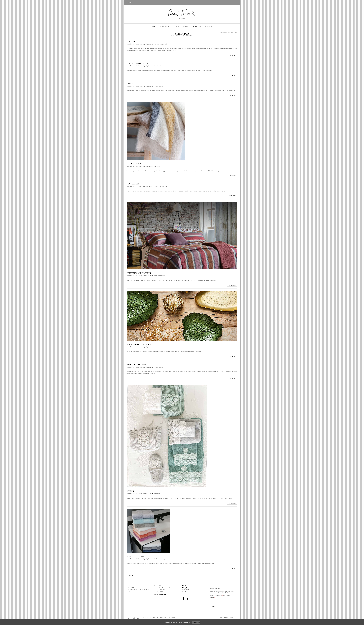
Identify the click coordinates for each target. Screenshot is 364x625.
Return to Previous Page (229, 32)
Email (212, 597)
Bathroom (157, 493)
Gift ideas (157, 166)
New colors (133, 183)
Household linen (165, 26)
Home (153, 26)
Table (156, 44)
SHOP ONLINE (197, 26)
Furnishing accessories (140, 344)
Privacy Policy (185, 588)
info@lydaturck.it (162, 595)
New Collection (135, 556)
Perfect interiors (136, 364)
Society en (164, 559)
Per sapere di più (185, 622)
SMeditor (150, 44)
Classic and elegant (138, 63)
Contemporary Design (139, 273)
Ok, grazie (196, 622)
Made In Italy (134, 163)
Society (162, 275)
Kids (177, 26)
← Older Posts (131, 575)
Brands (185, 26)
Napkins (131, 41)
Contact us (208, 26)
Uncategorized (162, 44)
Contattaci (185, 593)
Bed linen (157, 275)
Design (130, 83)
